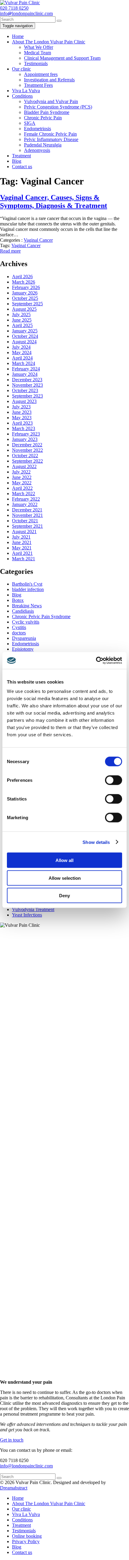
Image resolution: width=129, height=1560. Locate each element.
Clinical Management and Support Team (62, 58)
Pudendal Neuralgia (43, 144)
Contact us (22, 166)
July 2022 (21, 471)
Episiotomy (23, 649)
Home (18, 36)
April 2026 (22, 276)
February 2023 (26, 433)
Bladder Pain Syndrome (46, 112)
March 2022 (23, 493)
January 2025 (25, 330)
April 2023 (22, 423)
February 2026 (26, 287)
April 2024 (22, 357)
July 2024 (21, 347)
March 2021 (23, 558)
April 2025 (22, 325)
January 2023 (25, 439)
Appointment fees (41, 74)
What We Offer (38, 47)
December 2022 (27, 444)
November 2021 (27, 515)
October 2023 (25, 390)
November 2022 (27, 450)
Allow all (65, 860)
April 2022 (22, 488)
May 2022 (22, 482)
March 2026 (23, 282)
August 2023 (24, 401)
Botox (18, 600)
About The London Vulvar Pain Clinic (48, 41)
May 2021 (22, 547)
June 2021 (22, 542)
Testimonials (36, 63)
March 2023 (23, 428)
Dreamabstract (13, 1487)
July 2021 (21, 536)
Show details (96, 841)
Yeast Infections (27, 914)
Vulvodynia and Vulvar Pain (51, 101)
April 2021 (22, 553)
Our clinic (21, 68)
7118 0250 (14, 8)
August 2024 (24, 341)
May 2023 (22, 417)
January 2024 (25, 374)
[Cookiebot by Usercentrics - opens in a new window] (96, 661)
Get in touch (11, 1439)
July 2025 (21, 314)
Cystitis (19, 627)
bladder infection (28, 589)
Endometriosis (37, 128)
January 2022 (25, 504)
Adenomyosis (37, 150)
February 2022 (26, 499)
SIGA (29, 123)
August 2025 (24, 309)
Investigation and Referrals (49, 79)
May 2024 (22, 352)
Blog (16, 161)
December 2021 (27, 509)
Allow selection (65, 877)
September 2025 (27, 303)
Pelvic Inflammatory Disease (51, 139)
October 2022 (25, 455)
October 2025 (25, 298)
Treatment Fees (38, 85)
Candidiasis (23, 611)
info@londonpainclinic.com (26, 1465)
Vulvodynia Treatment (33, 909)
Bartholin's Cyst (27, 584)
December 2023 (27, 379)
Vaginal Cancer (38, 240)
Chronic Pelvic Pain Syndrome (41, 616)
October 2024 (25, 336)
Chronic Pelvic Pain (43, 117)
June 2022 (22, 477)
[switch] (113, 780)
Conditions (22, 96)
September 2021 (27, 526)
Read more (10, 250)
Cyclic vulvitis (25, 621)
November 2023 (27, 385)
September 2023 (27, 395)
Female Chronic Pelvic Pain (50, 134)
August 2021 (24, 531)
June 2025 (22, 319)
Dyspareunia (24, 638)
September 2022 (27, 461)
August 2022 (24, 466)
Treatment (21, 155)
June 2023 (22, 412)
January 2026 (25, 292)
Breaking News (27, 605)
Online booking (27, 1536)
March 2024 (23, 363)
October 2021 (25, 520)
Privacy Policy (26, 1541)
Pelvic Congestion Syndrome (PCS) (58, 106)
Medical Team (37, 52)
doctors (19, 632)
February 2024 (26, 368)
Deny (64, 895)
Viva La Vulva (26, 90)
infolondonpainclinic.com (26, 13)
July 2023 (21, 406)
